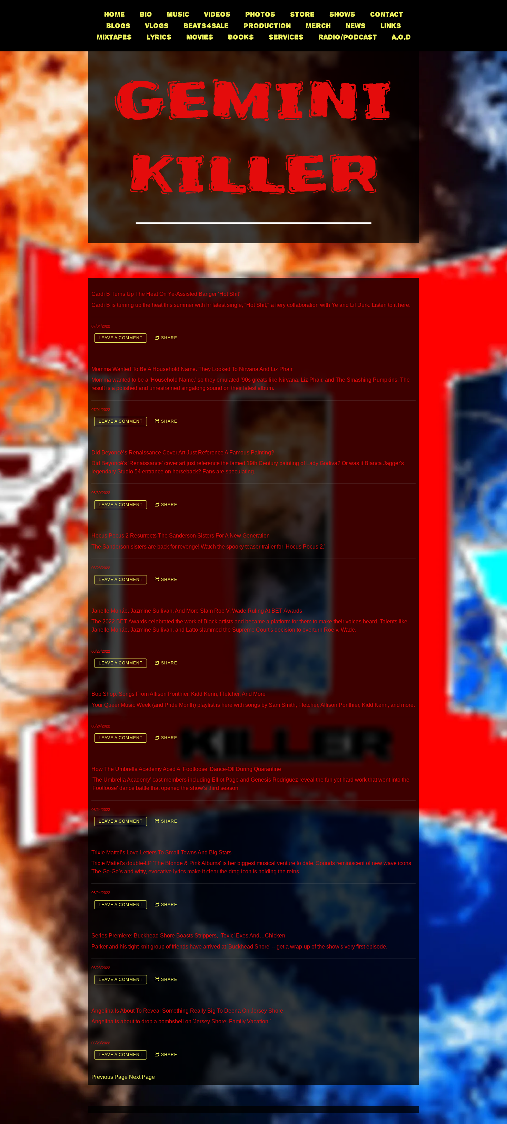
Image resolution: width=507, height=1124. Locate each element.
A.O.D (401, 37)
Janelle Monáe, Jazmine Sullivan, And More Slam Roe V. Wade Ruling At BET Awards (196, 611)
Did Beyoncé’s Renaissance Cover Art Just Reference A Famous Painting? (182, 452)
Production (267, 25)
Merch (318, 25)
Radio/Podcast (347, 37)
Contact (386, 14)
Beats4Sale (206, 25)
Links (390, 25)
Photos (260, 14)
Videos (217, 14)
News (356, 25)
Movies (199, 37)
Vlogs (157, 25)
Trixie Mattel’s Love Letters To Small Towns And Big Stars (161, 852)
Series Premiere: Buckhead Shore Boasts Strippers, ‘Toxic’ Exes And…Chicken (188, 936)
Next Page (142, 1077)
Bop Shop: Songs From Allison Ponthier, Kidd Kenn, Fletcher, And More (178, 694)
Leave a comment (120, 337)
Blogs (118, 25)
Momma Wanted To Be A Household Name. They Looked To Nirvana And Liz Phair (191, 369)
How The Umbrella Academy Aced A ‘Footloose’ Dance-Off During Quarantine (186, 769)
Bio (146, 14)
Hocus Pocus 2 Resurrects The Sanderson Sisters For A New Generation (180, 536)
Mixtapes (114, 37)
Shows (342, 14)
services (286, 37)
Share (169, 337)
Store (302, 14)
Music (178, 14)
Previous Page (109, 1077)
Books (241, 37)
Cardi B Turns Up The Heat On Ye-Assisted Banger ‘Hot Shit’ (165, 294)
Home (114, 14)
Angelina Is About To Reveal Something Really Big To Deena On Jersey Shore (187, 1011)
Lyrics (159, 37)
